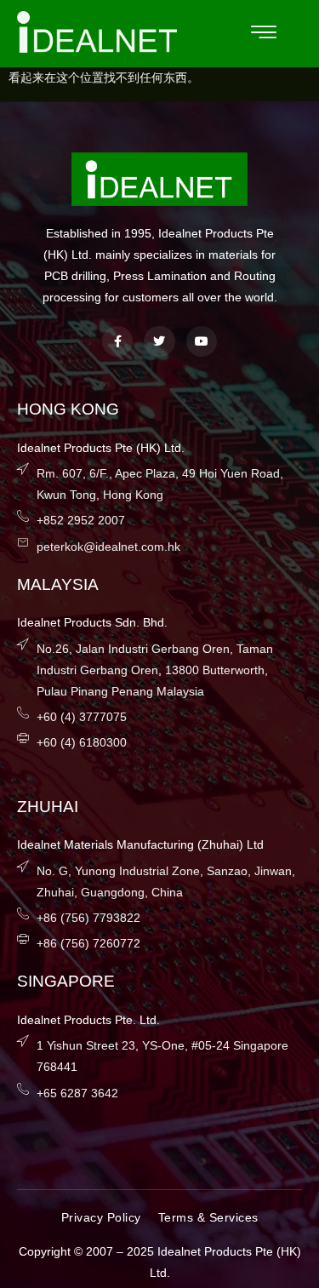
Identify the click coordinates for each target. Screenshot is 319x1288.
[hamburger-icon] (264, 34)
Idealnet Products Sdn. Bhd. (92, 622)
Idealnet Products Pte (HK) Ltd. (101, 448)
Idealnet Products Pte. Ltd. (88, 1020)
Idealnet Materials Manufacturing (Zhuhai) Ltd (140, 844)
